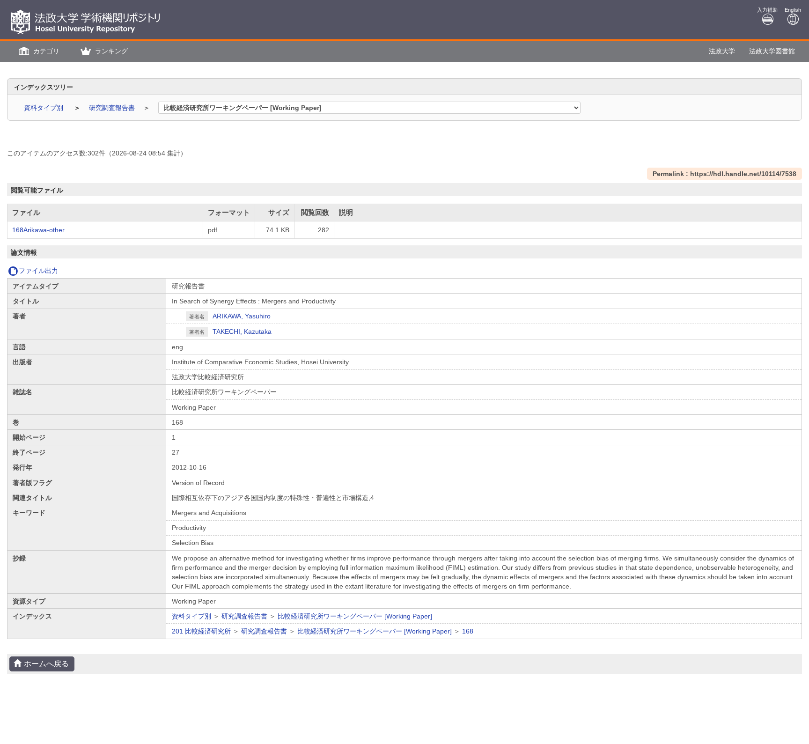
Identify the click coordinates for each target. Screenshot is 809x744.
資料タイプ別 (44, 107)
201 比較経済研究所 (201, 631)
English (793, 10)
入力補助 (767, 10)
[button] (38, 51)
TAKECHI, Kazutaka (242, 331)
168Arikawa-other (38, 230)
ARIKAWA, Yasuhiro (242, 316)
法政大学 (722, 51)
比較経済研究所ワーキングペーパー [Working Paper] (355, 616)
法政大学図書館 (772, 51)
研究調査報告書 (113, 107)
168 (467, 631)
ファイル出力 (38, 270)
